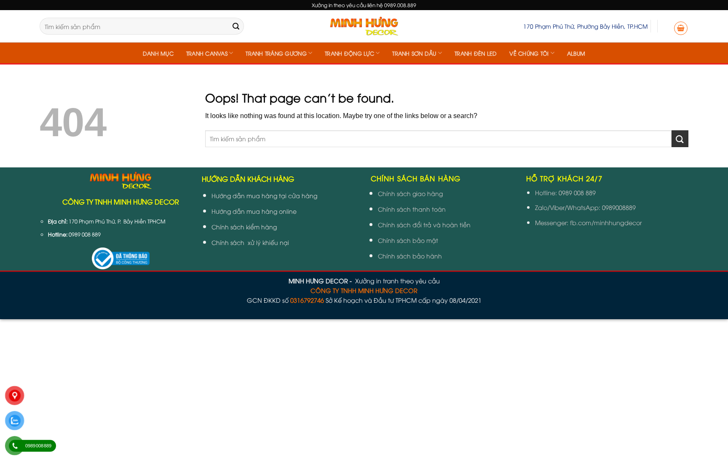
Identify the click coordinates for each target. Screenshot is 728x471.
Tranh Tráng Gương (276, 53)
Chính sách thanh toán (412, 209)
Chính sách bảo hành (410, 256)
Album (576, 53)
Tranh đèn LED (476, 53)
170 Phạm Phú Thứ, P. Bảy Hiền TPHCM (117, 221)
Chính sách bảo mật (408, 240)
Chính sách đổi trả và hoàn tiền (424, 225)
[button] (681, 28)
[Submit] (236, 26)
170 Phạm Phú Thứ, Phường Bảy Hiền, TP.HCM (585, 26)
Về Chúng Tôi (529, 53)
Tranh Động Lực (349, 53)
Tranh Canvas (207, 53)
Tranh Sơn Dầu (414, 53)
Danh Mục (158, 53)
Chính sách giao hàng (410, 193)
